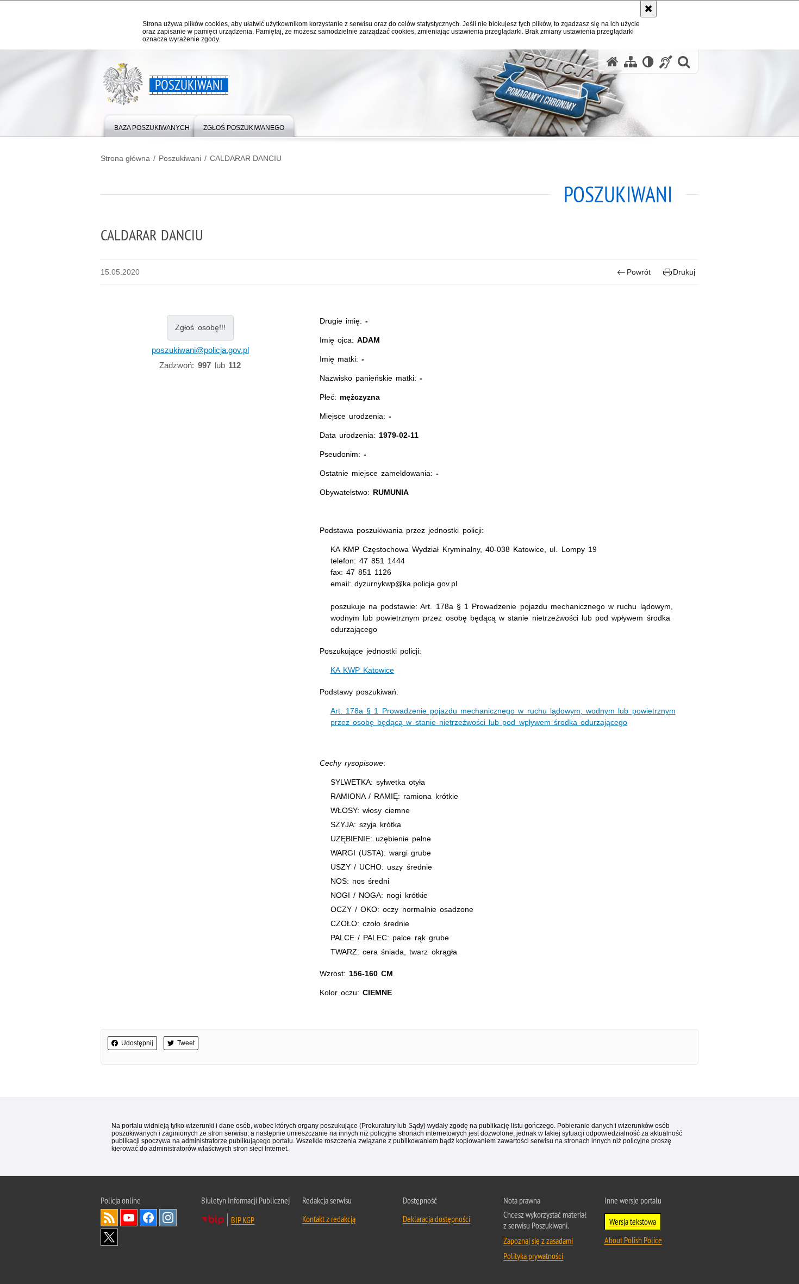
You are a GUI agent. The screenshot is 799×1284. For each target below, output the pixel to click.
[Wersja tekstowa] (648, 62)
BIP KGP (242, 1219)
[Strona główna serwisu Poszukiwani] (613, 62)
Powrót (639, 272)
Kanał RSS (109, 1217)
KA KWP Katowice (362, 670)
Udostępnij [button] (137, 1043)
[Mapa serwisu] (630, 62)
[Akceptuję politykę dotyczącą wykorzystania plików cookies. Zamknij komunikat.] (648, 8)
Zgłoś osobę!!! (200, 327)
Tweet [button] (186, 1043)
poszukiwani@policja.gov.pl (200, 350)
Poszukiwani (180, 158)
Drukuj (684, 272)
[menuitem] (152, 125)
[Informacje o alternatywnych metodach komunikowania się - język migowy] (665, 62)
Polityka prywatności (533, 1255)
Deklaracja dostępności (436, 1218)
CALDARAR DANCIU (246, 158)
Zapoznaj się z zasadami (538, 1240)
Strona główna (125, 158)
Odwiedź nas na (129, 1217)
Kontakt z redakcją (328, 1218)
